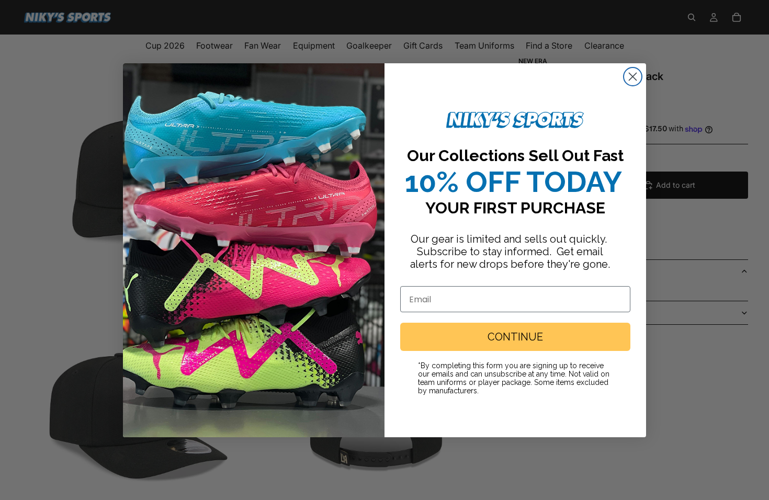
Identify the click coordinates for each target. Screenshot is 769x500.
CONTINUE (515, 337)
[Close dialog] (633, 76)
